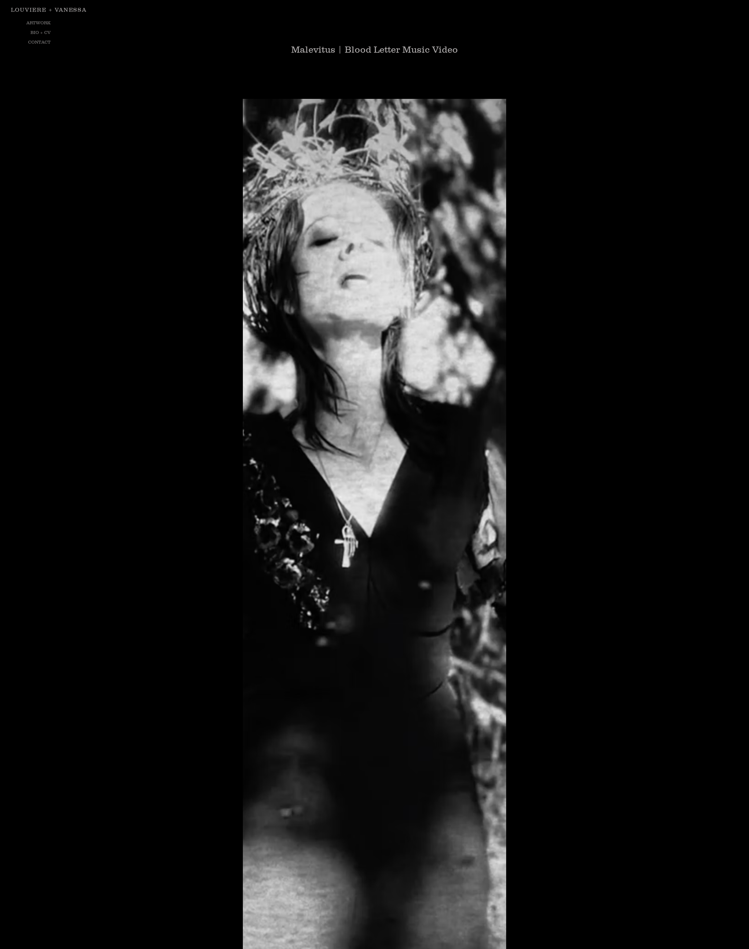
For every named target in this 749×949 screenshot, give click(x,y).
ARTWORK (38, 22)
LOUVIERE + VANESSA (49, 10)
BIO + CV (40, 32)
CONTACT (39, 41)
